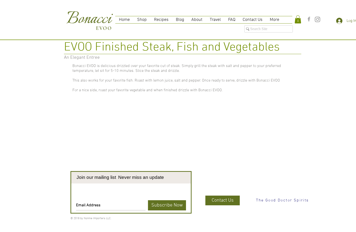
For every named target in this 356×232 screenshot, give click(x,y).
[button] (297, 19)
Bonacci (89, 19)
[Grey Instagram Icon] (317, 19)
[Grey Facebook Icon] (309, 19)
